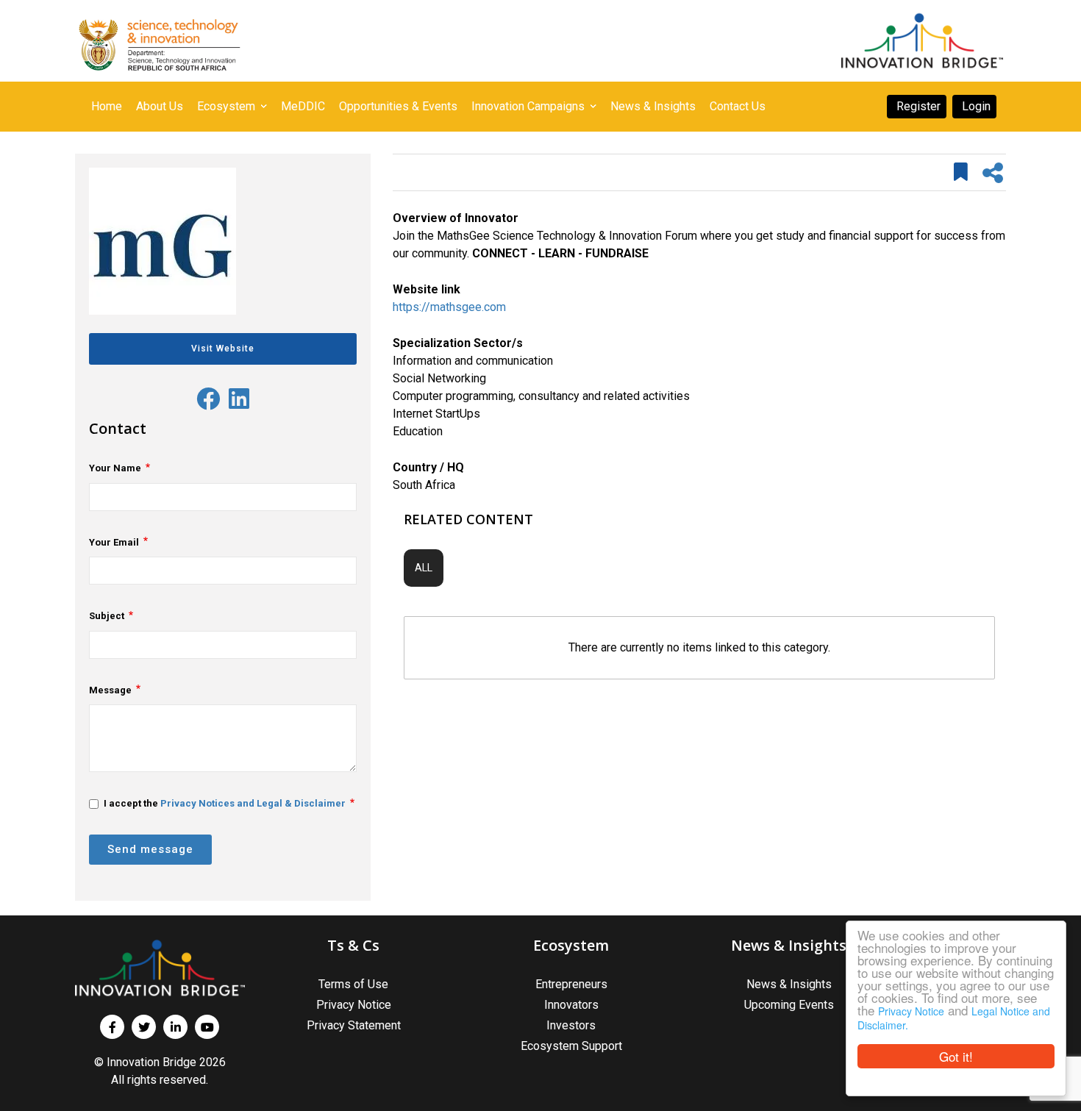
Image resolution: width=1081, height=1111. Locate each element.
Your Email (114, 542)
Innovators (571, 1005)
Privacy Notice (911, 1011)
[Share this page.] (993, 173)
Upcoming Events (789, 1005)
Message (110, 690)
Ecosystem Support (571, 1046)
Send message (150, 849)
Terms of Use (353, 984)
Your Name (115, 468)
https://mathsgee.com (449, 307)
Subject (106, 615)
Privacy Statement (354, 1025)
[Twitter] (208, 399)
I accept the (225, 803)
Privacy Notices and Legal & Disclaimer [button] (253, 803)
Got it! (956, 1056)
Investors (571, 1025)
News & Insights (789, 984)
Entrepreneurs (571, 984)
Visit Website (222, 348)
